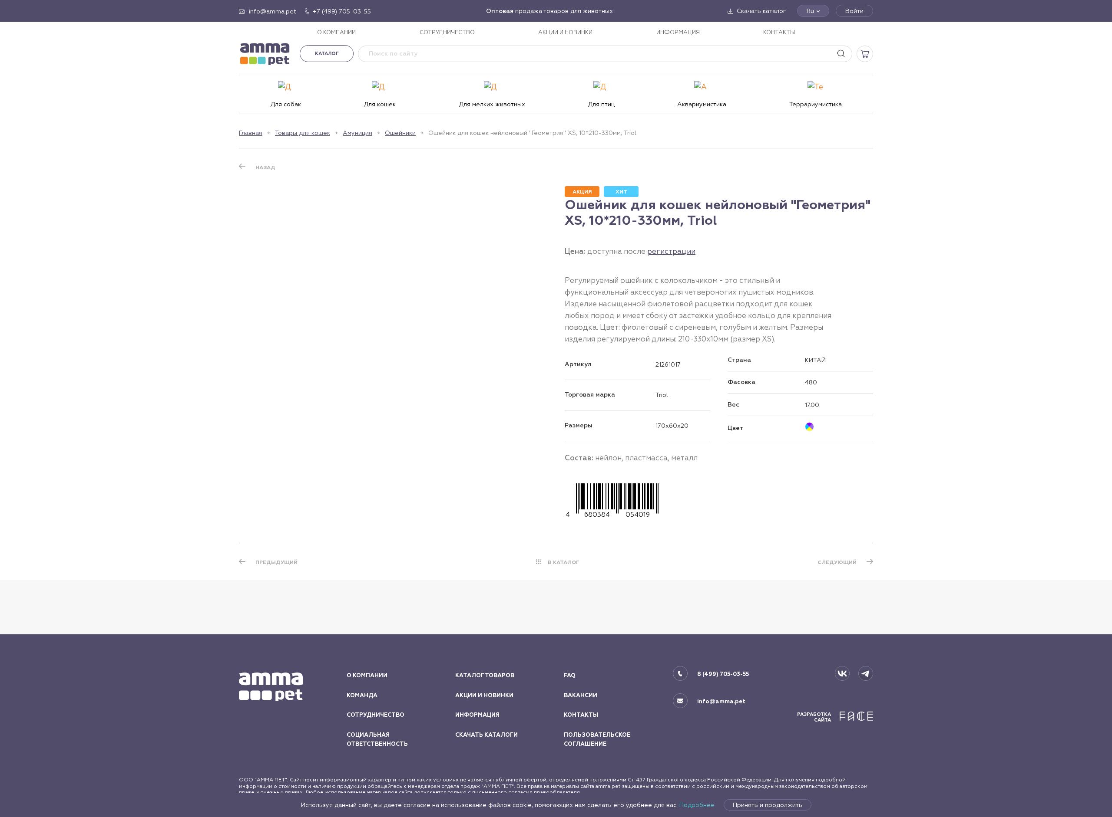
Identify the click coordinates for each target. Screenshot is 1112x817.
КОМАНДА (362, 695)
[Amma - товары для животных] (265, 54)
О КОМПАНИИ (336, 32)
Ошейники (400, 132)
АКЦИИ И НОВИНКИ (565, 32)
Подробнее (697, 804)
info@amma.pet (721, 701)
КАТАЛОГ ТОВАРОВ (484, 675)
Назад (265, 167)
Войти (854, 10)
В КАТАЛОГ (563, 562)
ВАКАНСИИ (580, 695)
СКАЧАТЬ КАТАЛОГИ (486, 735)
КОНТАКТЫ (779, 32)
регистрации (671, 251)
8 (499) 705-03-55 (723, 674)
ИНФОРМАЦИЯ (678, 32)
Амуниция (357, 132)
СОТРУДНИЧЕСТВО (447, 32)
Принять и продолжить (767, 804)
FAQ (570, 675)
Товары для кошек (302, 132)
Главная (250, 132)
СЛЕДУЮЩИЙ (837, 562)
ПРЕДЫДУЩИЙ (276, 562)
